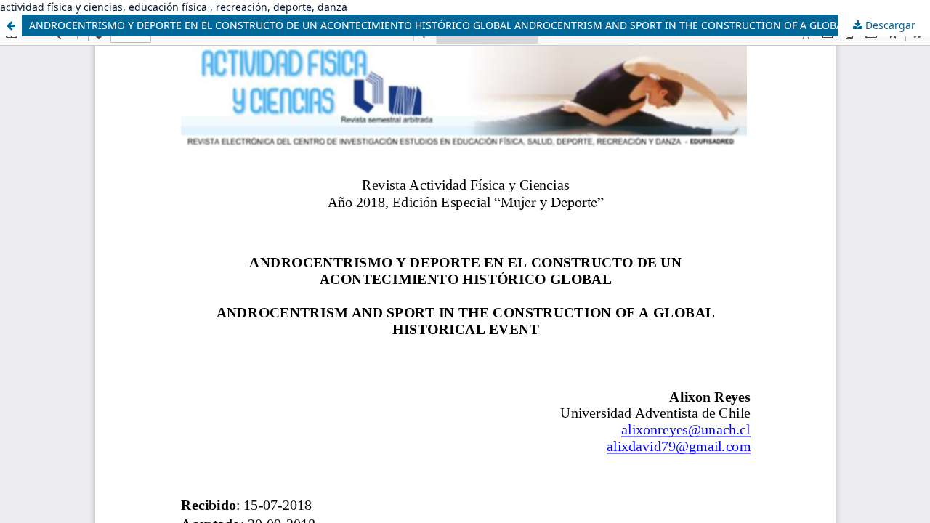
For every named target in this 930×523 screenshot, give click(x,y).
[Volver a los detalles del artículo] (11, 25)
